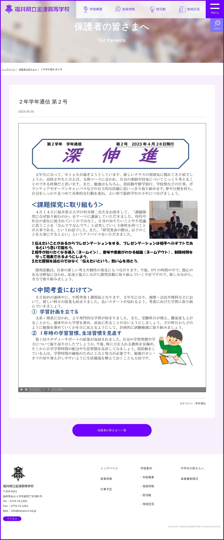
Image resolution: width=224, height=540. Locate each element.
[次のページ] (26, 389)
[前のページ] (21, 389)
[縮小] (43, 389)
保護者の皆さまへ (28, 69)
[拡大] (48, 389)
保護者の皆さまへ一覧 (112, 430)
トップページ (8, 69)
